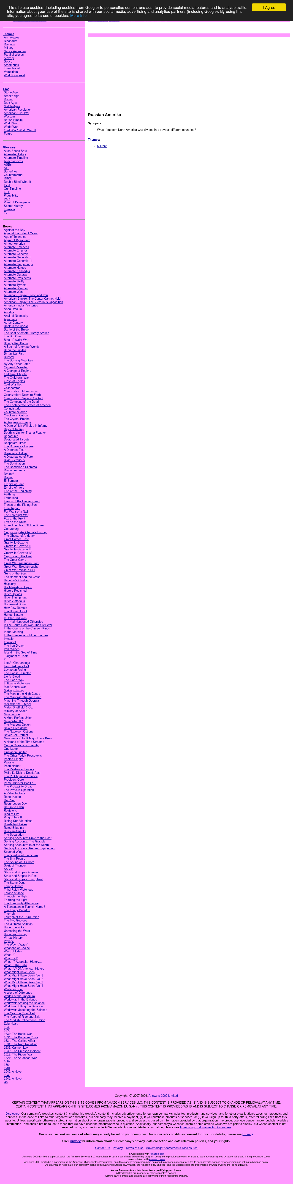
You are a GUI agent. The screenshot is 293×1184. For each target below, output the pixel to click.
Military (9, 47)
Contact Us (102, 1148)
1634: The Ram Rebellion (20, 1044)
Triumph (9, 913)
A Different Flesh (15, 449)
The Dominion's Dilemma (20, 467)
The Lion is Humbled (17, 673)
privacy (75, 1141)
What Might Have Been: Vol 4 (23, 985)
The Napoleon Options (18, 731)
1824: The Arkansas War (20, 1058)
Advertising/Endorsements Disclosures (205, 1127)
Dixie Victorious (14, 460)
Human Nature (13, 614)
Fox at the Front (14, 518)
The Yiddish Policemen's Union (24, 1020)
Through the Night (15, 896)
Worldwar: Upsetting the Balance (25, 1010)
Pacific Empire (13, 759)
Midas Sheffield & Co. (18, 707)
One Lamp (11, 748)
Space (8, 61)
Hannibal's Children (16, 580)
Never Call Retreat (16, 735)
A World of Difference (18, 992)
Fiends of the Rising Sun (20, 504)
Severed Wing (13, 851)
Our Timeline (12, 188)
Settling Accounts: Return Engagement (29, 848)
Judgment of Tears (16, 656)
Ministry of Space (15, 711)
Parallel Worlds (14, 54)
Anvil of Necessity (16, 315)
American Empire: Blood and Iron (26, 295)
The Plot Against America (21, 776)
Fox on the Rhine (15, 522)
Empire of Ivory (14, 487)
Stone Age (11, 92)
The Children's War (16, 377)
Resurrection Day (15, 803)
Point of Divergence (17, 202)
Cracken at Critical (16, 415)
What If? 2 (11, 958)
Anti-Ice (9, 312)
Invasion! (10, 642)
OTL (7, 192)
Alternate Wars (14, 291)
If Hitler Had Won (15, 618)
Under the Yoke (14, 927)
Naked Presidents (15, 728)
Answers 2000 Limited (163, 1095)
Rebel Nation (12, 796)
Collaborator (12, 388)
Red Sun (9, 800)
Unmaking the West (17, 930)
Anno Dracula (13, 309)
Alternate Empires (16, 250)
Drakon (8, 477)
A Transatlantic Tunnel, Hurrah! (24, 906)
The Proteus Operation (19, 790)
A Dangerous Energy (17, 422)
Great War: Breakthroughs (21, 566)
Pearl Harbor (12, 766)
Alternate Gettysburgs (18, 264)
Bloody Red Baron (16, 343)
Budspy (9, 357)
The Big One (12, 336)
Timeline (9, 209)
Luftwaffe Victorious (17, 683)
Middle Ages (12, 106)
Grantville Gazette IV (18, 553)
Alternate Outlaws (15, 274)
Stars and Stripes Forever (21, 872)
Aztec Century (13, 322)
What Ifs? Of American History (24, 968)
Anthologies (11, 37)
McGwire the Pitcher (17, 704)
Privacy (247, 1134)
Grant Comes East (16, 539)
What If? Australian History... (23, 961)
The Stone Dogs (14, 882)
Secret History (13, 206)
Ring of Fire (11, 814)
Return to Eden (14, 807)
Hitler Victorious (14, 601)
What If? (9, 955)
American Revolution (17, 109)
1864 (7, 1064)
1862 (7, 1061)
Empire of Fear (14, 484)
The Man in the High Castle (22, 693)
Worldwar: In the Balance (20, 999)
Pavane (9, 762)
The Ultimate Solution (18, 924)
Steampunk (11, 65)
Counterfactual (13, 175)
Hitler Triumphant (15, 597)
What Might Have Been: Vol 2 (23, 979)
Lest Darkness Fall (16, 666)
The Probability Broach (19, 786)
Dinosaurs (10, 41)
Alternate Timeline (16, 157)
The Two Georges (15, 920)
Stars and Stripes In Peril (20, 876)
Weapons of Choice (17, 948)
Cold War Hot (13, 384)
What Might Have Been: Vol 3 (23, 982)
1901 (7, 1068)
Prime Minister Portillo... (20, 783)
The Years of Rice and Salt (22, 1016)
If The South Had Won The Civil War (28, 625)
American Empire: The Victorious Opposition (33, 302)
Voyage (9, 941)
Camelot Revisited (16, 367)
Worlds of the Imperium (19, 996)
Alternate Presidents (17, 278)
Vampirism (11, 72)
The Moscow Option (17, 724)
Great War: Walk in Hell (19, 570)
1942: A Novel (13, 1071)
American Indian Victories (21, 305)
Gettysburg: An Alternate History (25, 532)
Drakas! (9, 474)
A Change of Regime (17, 370)
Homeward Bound (15, 604)
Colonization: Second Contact (23, 398)
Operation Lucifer (15, 752)
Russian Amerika (15, 831)
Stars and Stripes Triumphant (23, 879)
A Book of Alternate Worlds (22, 346)
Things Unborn (13, 886)
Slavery (9, 58)
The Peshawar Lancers (19, 769)
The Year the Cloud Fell (19, 1013)
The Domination (14, 463)
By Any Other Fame (17, 364)
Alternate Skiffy (14, 281)
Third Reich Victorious (18, 889)
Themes (8, 34)
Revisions (10, 810)
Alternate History (15, 154)
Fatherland (11, 498)
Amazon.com (157, 1153)
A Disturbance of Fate (18, 456)
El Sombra (11, 480)
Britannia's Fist (14, 353)
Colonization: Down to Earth (22, 394)
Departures (11, 436)
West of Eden (13, 951)
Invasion (9, 638)
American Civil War (16, 113)
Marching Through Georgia (21, 700)
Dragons (9, 44)
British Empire (13, 120)
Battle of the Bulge (16, 329)
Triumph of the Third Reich (21, 917)
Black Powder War (16, 340)
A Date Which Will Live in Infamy (25, 425)
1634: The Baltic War (18, 1034)
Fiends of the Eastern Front (22, 501)
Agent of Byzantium (17, 240)
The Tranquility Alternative (21, 903)
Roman (8, 99)
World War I (11, 123)
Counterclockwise (15, 412)
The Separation (14, 834)
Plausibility (11, 195)
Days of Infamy (14, 429)
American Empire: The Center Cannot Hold (32, 298)
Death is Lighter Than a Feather (25, 432)
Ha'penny (10, 583)
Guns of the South (16, 573)
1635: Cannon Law (16, 1047)
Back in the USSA (16, 326)
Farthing (9, 494)
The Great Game (15, 559)
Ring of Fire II (13, 817)
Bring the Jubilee (15, 350)
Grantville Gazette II (17, 546)
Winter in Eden (13, 989)
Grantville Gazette (16, 542)
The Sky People (14, 858)
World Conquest (14, 75)
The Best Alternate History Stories (26, 333)
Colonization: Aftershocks (21, 391)
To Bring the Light (15, 900)
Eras (6, 89)
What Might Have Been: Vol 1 (23, 975)
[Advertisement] (189, 72)
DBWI (8, 178)
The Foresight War (16, 515)
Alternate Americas (16, 247)
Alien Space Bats (15, 151)
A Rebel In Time (14, 793)
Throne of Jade (14, 893)
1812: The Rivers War (18, 1054)
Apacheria (10, 319)
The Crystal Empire (17, 419)
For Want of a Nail (16, 511)
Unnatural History (15, 934)
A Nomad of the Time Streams (24, 742)
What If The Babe (15, 965)
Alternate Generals (16, 254)
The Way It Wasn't (16, 944)
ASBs (8, 164)
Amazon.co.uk (157, 1159)
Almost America (14, 243)
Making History (14, 690)
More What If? (13, 721)
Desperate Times (15, 443)
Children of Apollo (15, 374)
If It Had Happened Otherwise (23, 621)
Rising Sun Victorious (18, 821)
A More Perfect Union (18, 717)
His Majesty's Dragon (18, 587)
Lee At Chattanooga (17, 662)
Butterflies (10, 171)
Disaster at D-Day (15, 453)
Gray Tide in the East (18, 556)
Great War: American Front (21, 563)
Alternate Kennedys (17, 271)
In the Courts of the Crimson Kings (27, 628)
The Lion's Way (14, 680)
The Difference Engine (18, 446)
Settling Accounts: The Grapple (24, 841)
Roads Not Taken (15, 824)
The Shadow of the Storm (21, 855)
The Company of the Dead (21, 401)
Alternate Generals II (17, 257)
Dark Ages (11, 102)
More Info (78, 15)
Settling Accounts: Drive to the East (28, 838)
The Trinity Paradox (17, 910)
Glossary (9, 147)
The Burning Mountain (18, 360)
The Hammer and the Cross (22, 577)
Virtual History (13, 937)
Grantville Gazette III (18, 549)
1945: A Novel (13, 1078)
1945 (7, 1075)
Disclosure (12, 1113)
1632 (7, 1027)
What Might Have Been (19, 972)
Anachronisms (13, 161)
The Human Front (15, 611)
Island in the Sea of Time (20, 652)
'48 (6, 1082)
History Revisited (15, 590)
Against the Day (14, 230)
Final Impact (12, 508)
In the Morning (13, 632)
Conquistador (12, 408)
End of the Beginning (18, 491)
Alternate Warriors (16, 288)
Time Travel (12, 68)
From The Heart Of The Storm (24, 525)
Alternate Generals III (18, 261)
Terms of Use (135, 1148)
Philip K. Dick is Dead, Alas (22, 772)
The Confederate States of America (27, 405)
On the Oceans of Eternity (21, 745)
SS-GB (8, 869)
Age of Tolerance (15, 236)
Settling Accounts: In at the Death (26, 845)
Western (9, 116)
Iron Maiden (11, 649)
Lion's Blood (12, 676)
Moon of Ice (12, 714)
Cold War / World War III (20, 130)
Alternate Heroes (15, 267)
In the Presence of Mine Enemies (26, 635)
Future (8, 133)
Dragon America (14, 470)
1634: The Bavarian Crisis (21, 1037)
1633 (7, 1030)
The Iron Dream (14, 645)
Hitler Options (13, 594)
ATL (6, 168)
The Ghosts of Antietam (19, 535)
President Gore (14, 779)
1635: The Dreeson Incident (22, 1051)
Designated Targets (17, 439)
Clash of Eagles (14, 381)
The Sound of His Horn (19, 862)
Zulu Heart (11, 1023)
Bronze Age (11, 96)
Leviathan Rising (15, 669)
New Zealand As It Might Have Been (28, 738)
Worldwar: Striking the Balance (24, 1003)
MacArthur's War (15, 687)
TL (5, 212)
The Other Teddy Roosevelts (23, 755)
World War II (12, 127)
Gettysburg (11, 528)
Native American (15, 51)
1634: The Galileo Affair (19, 1040)
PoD (7, 199)
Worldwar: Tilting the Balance (23, 1006)
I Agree (269, 7)
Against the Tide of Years (21, 233)
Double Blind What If (17, 181)
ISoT (7, 185)
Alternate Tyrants (15, 285)
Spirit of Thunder (15, 865)
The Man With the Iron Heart (22, 697)
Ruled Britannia (14, 827)
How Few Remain (15, 608)
